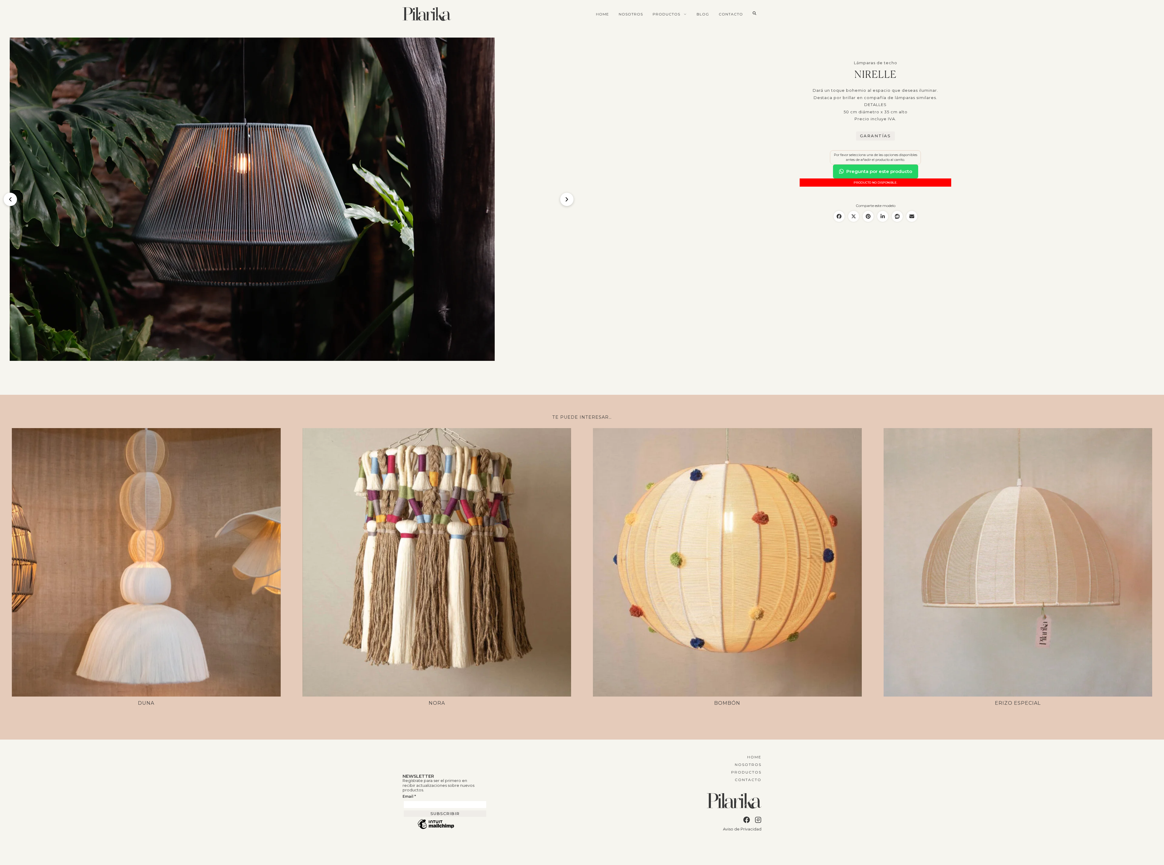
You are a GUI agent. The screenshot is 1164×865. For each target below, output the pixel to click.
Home (602, 14)
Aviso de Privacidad (742, 829)
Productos (666, 14)
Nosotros (631, 14)
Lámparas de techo (875, 62)
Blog (703, 14)
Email (409, 796)
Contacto (731, 14)
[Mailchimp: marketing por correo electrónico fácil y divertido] (436, 828)
